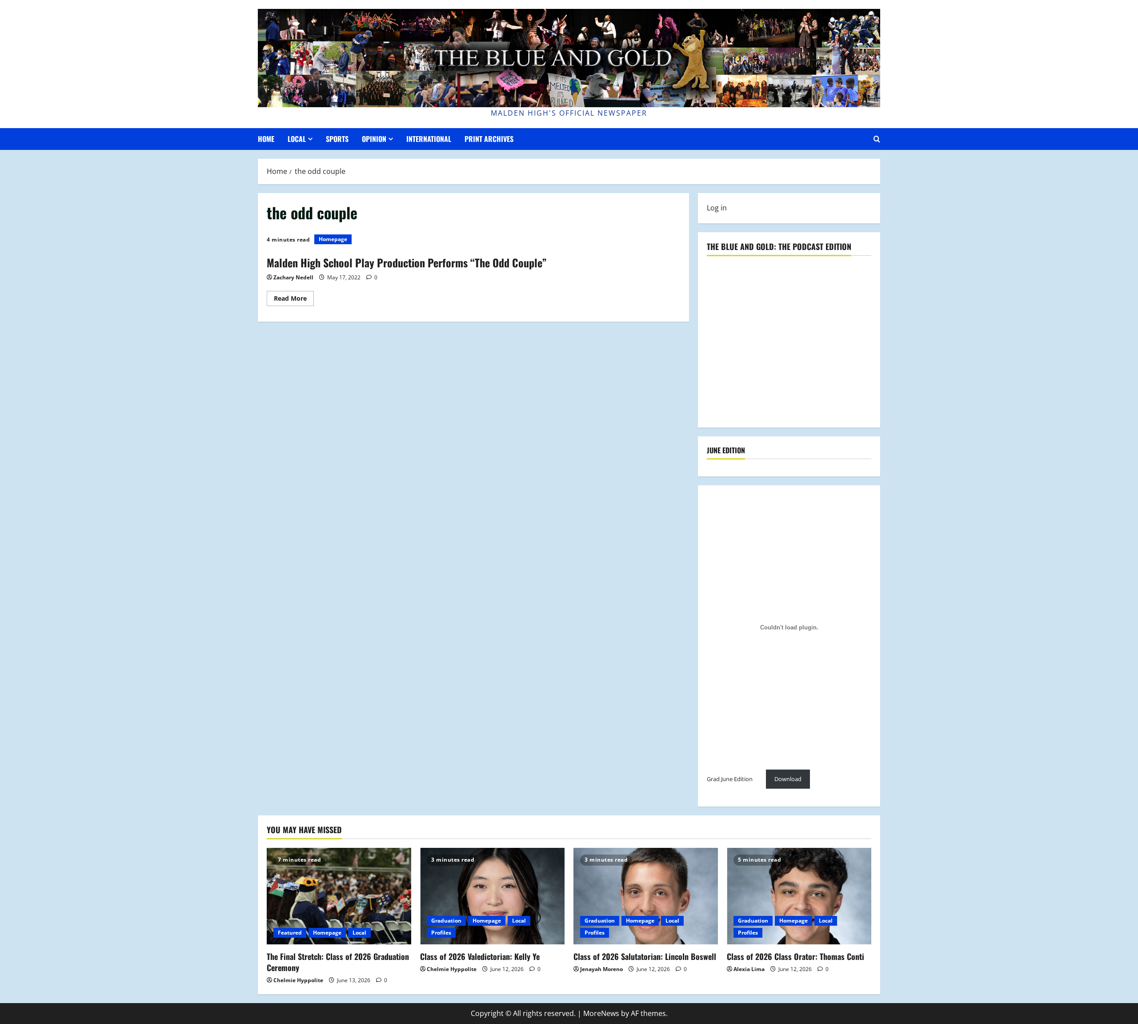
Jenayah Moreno (601, 969)
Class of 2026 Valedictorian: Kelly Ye (480, 956)
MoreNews (601, 1013)
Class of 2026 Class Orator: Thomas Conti (795, 956)
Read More (294, 300)
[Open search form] (877, 139)
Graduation (446, 920)
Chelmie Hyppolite (298, 980)
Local (297, 138)
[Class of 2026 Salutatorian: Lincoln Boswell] (645, 896)
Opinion (374, 138)
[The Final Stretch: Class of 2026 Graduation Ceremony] (339, 896)
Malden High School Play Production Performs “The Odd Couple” (407, 262)
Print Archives (489, 138)
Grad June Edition (730, 779)
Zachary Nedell (293, 277)
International (428, 138)
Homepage (333, 239)
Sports (337, 138)
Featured (290, 932)
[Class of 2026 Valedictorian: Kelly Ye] (492, 896)
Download (787, 779)
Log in (717, 208)
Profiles (441, 932)
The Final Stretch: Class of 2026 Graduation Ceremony (338, 962)
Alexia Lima (749, 969)
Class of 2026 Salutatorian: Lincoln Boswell (644, 956)
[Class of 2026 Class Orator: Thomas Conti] (799, 896)
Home (266, 138)
